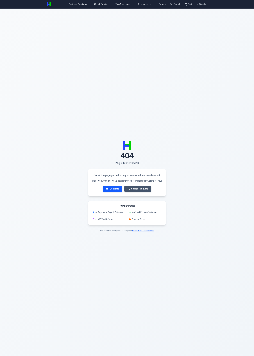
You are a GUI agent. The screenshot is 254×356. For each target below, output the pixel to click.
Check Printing (101, 4)
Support (162, 4)
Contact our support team (143, 231)
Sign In (202, 4)
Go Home (114, 189)
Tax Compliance (123, 4)
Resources (143, 4)
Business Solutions (78, 4)
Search (177, 4)
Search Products (139, 189)
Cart (190, 4)
